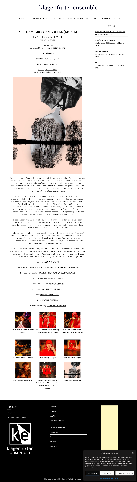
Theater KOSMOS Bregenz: (47, 59)
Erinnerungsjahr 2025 (57, 420)
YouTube (53, 416)
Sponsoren (53, 446)
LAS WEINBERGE (101, 51)
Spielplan (35, 19)
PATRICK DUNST (51, 273)
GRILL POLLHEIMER (67, 273)
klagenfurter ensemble (68, 7)
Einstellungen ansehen (125, 473)
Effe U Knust (49, 40)
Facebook (53, 406)
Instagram (53, 411)
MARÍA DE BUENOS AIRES (105, 40)
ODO (97, 63)
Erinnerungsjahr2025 (110, 19)
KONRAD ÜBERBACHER (49, 294)
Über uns (58, 19)
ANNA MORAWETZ (37, 267)
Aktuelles (53, 441)
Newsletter (83, 19)
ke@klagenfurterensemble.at (17, 417)
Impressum (117, 478)
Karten (46, 19)
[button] (133, 453)
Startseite (22, 19)
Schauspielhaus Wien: (47, 69)
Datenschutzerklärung (106, 478)
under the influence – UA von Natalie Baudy (110, 32)
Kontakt (70, 19)
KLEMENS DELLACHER (54, 267)
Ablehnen (107, 473)
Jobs (94, 19)
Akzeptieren (92, 473)
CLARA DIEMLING (71, 267)
